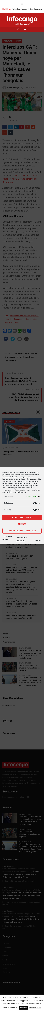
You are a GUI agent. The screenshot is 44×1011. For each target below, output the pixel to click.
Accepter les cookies (22, 517)
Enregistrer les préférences (22, 530)
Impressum (38, 540)
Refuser (22, 524)
